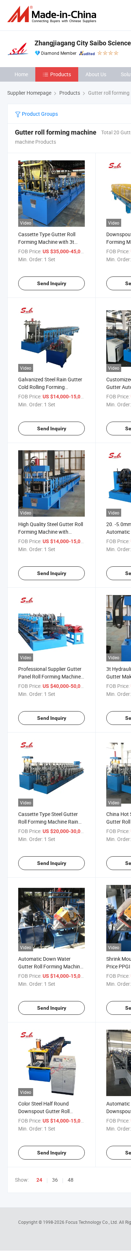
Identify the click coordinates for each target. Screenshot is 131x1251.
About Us (96, 74)
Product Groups (39, 113)
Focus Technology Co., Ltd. (92, 1222)
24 (39, 1180)
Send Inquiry (51, 283)
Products (60, 74)
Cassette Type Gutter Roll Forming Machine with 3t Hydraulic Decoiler (46, 242)
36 (55, 1179)
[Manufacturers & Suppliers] (53, 14)
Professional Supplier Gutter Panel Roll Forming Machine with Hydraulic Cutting (50, 676)
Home (21, 74)
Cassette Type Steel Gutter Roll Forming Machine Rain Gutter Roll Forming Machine (50, 822)
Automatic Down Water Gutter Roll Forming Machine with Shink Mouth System (50, 966)
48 (71, 1179)
